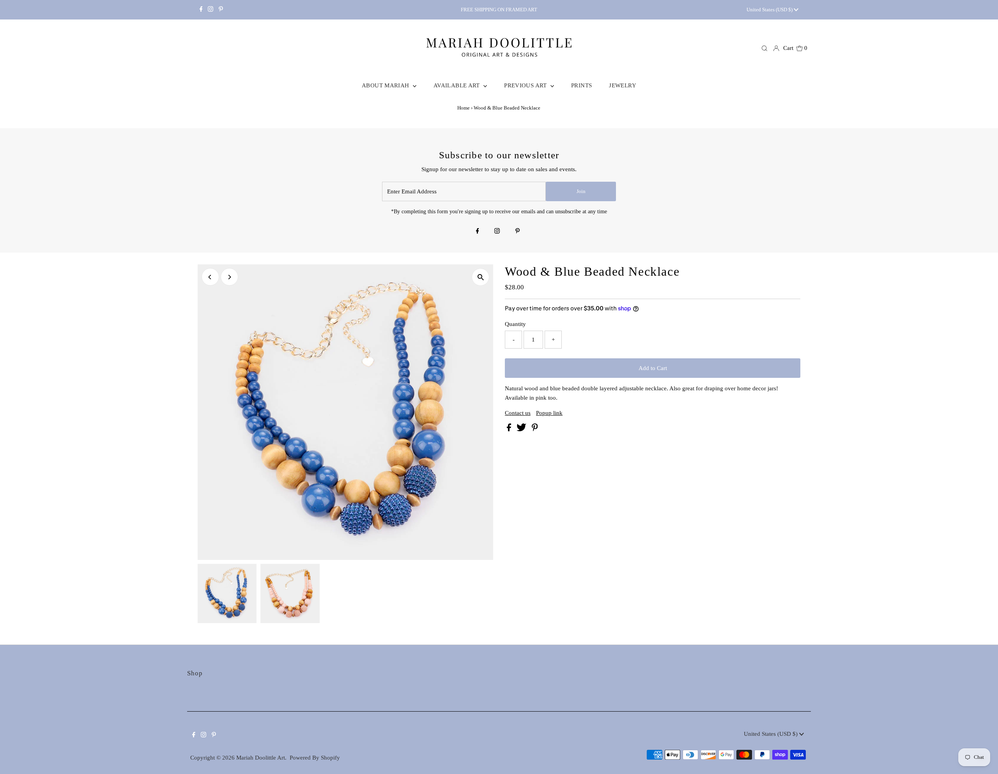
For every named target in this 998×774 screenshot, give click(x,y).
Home (463, 108)
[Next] (229, 277)
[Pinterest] (221, 9)
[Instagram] (210, 9)
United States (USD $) (770, 9)
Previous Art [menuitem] (526, 85)
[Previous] (210, 277)
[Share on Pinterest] (535, 429)
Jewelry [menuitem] (622, 85)
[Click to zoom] (480, 277)
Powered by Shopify (315, 758)
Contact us (518, 413)
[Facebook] (201, 9)
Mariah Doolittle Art (260, 758)
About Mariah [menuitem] (386, 85)
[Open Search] (764, 48)
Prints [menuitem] (581, 85)
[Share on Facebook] (510, 429)
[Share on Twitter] (522, 429)
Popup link (549, 413)
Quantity (515, 324)
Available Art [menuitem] (457, 85)
